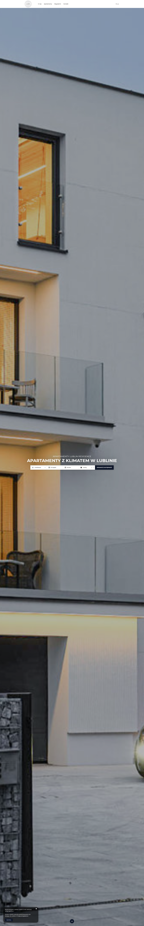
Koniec (69, 467)
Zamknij (8, 920)
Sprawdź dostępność (104, 467)
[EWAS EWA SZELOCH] (30, 4)
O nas (39, 4)
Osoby (85, 467)
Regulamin (57, 4)
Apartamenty (48, 4)
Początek (53, 467)
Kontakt (66, 4)
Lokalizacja (37, 467)
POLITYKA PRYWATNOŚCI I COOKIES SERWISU (18, 912)
